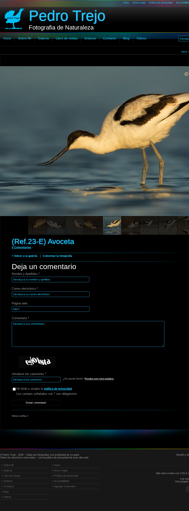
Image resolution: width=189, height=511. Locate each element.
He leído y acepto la (44, 388)
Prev (12, 147)
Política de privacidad (161, 2)
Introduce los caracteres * (29, 374)
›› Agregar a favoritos (64, 486)
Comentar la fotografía (57, 256)
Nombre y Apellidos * (26, 274)
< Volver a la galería (24, 256)
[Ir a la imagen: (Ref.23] (37, 225)
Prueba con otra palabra (99, 378)
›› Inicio (56, 465)
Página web (19, 303)
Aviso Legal (139, 2)
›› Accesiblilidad (60, 481)
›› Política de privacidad (65, 475)
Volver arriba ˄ (20, 416)
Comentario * (20, 318)
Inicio (126, 2)
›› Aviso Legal (59, 470)
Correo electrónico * (25, 288)
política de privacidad (58, 388)
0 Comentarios (21, 247)
